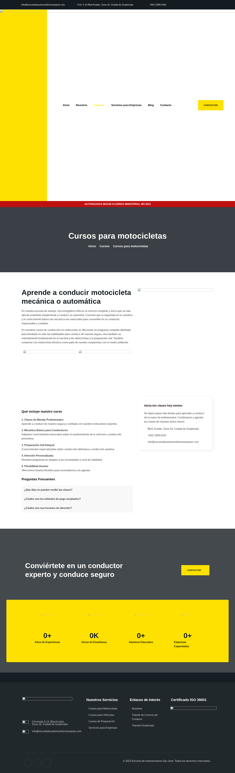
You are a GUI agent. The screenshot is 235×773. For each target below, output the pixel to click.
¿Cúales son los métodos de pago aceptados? (52, 499)
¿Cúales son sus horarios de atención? (48, 508)
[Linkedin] (213, 4)
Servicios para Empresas (126, 105)
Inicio (66, 105)
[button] (77, 489)
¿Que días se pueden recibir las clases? (48, 489)
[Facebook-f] (199, 4)
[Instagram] (206, 4)
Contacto (165, 105)
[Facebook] (28, 763)
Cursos (99, 105)
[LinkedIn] (47, 763)
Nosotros (81, 105)
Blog (151, 105)
